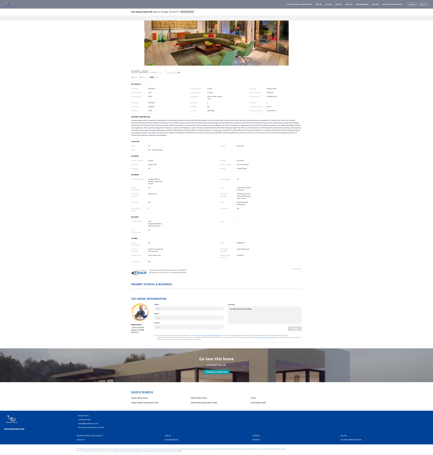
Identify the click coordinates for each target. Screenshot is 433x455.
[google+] (10, 449)
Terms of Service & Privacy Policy (123, 451)
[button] (90, 436)
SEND (295, 328)
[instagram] (6, 449)
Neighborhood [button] (362, 4)
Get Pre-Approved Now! (392, 4)
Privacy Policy (271, 337)
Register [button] (412, 4)
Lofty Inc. (87, 451)
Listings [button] (328, 4)
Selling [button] (338, 4)
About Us (349, 4)
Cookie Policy (139, 451)
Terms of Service (259, 337)
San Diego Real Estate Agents (299, 4)
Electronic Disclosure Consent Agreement (207, 335)
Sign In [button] (422, 4)
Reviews (375, 4)
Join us (319, 4)
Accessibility (178, 451)
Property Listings (162, 451)
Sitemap (170, 451)
